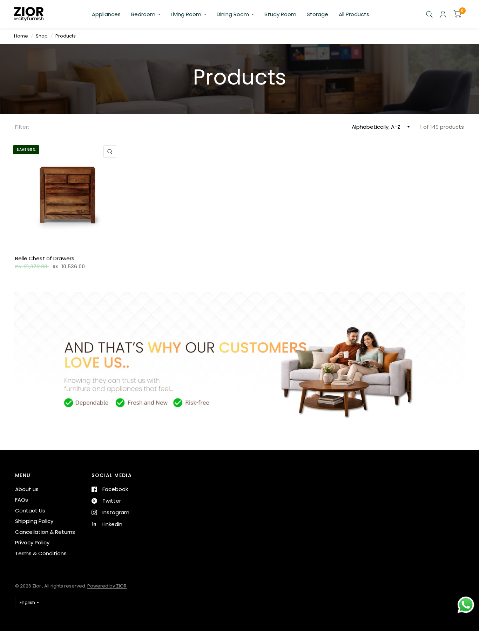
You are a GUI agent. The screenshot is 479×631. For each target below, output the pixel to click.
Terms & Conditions (41, 553)
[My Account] (443, 14)
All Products (354, 14)
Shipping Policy (34, 521)
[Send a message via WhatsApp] (465, 605)
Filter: (22, 126)
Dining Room (233, 14)
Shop (42, 36)
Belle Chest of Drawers (44, 258)
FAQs (21, 499)
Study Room (280, 14)
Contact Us (30, 510)
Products (65, 36)
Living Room (186, 14)
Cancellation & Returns (45, 532)
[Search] (429, 14)
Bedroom (143, 14)
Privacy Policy (32, 542)
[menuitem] (106, 14)
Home (21, 36)
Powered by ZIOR (107, 586)
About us (27, 489)
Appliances (106, 14)
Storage (317, 14)
